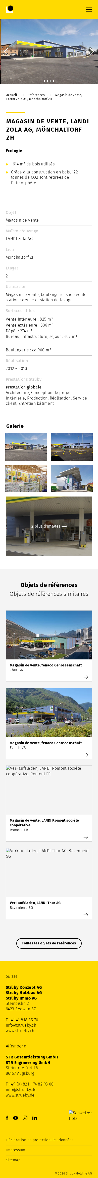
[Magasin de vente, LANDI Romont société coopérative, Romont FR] (87, 837)
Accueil (11, 95)
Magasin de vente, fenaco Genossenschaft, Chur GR (49, 646)
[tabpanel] (49, 51)
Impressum (15, 1150)
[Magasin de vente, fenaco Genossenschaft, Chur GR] (87, 677)
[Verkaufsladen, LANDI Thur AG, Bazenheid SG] (87, 915)
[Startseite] (26, 9)
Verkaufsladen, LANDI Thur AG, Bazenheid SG (49, 883)
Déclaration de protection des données (40, 1140)
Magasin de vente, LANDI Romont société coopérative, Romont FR (49, 803)
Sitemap (13, 1160)
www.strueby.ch (20, 1030)
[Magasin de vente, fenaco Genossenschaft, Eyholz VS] (87, 754)
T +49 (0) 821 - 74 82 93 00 (30, 1084)
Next (90, 51)
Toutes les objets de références (49, 943)
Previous (7, 51)
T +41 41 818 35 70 (22, 1020)
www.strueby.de (20, 1095)
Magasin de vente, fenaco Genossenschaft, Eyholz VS (49, 723)
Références (36, 95)
